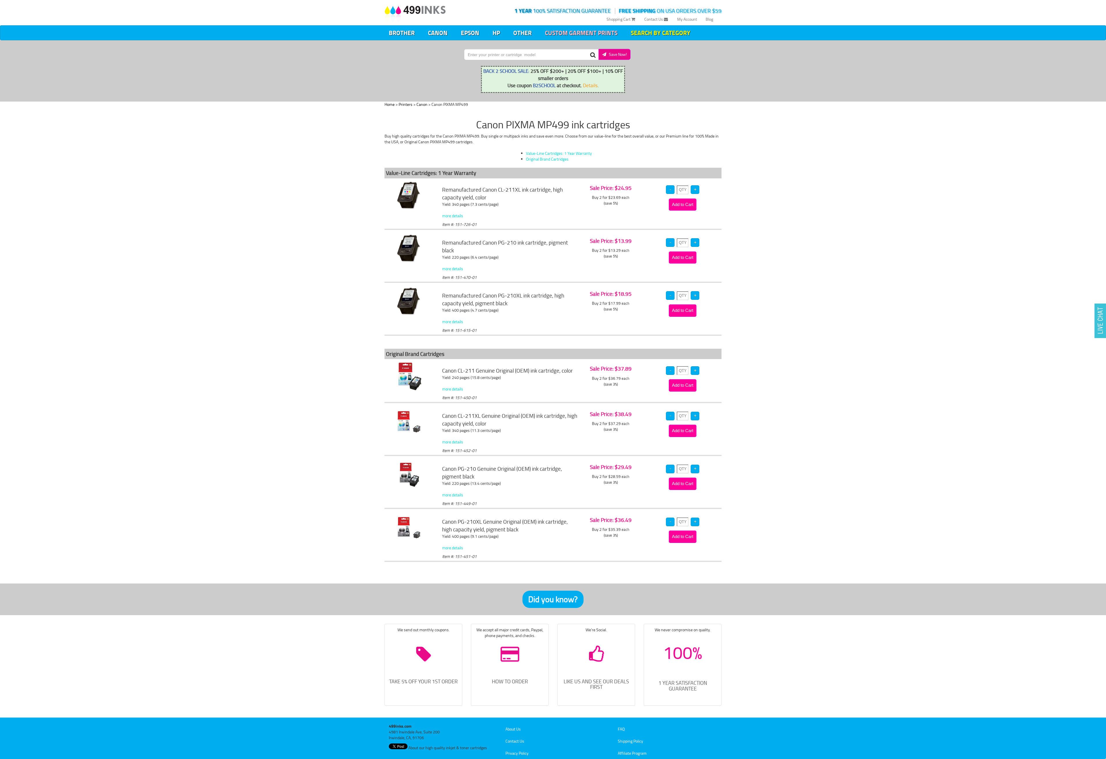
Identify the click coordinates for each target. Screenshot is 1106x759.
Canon (438, 32)
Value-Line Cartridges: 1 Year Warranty (559, 153)
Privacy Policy (517, 753)
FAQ (621, 729)
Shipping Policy (630, 741)
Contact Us (654, 19)
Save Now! (616, 54)
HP (496, 32)
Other (522, 32)
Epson (470, 32)
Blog (709, 19)
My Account (687, 19)
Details (590, 85)
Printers (405, 104)
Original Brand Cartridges (547, 159)
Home (390, 104)
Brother (402, 32)
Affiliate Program (632, 753)
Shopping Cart (619, 19)
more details (452, 215)
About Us (513, 729)
